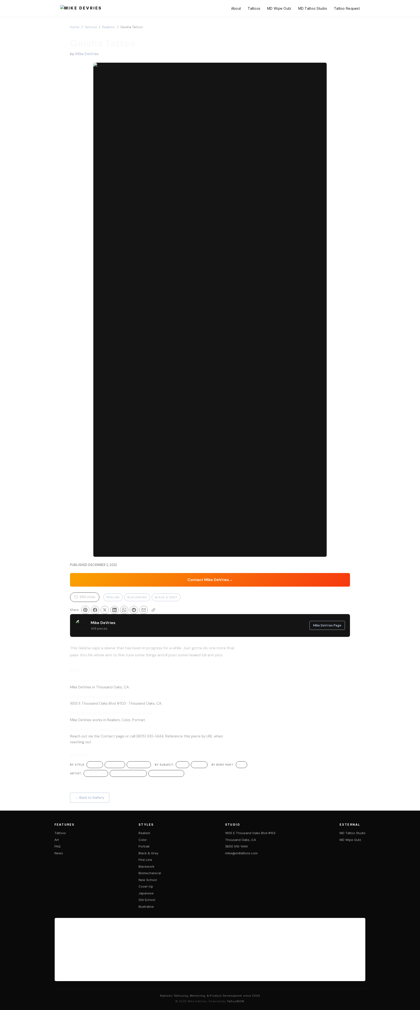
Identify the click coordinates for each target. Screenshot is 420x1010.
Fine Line (145, 860)
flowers (199, 764)
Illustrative (146, 906)
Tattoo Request (347, 8)
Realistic (108, 27)
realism (94, 764)
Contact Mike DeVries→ (210, 579)
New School (148, 880)
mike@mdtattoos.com (241, 853)
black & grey (139, 764)
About (236, 8)
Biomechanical (150, 873)
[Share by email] (144, 610)
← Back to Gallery (89, 798)
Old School (147, 900)
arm (241, 764)
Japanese (146, 893)
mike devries (96, 773)
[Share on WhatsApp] (124, 610)
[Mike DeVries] (81, 8)
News (58, 853)
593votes (87, 597)
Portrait (144, 846)
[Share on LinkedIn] (114, 610)
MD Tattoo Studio (312, 8)
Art (56, 840)
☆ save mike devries (166, 773)
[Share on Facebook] (95, 610)
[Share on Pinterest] (85, 610)
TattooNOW (235, 1001)
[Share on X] (105, 610)
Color (143, 840)
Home (74, 27)
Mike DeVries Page (327, 625)
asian (182, 764)
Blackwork (137, 597)
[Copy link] (153, 610)
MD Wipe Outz (279, 8)
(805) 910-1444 (236, 846)
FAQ (57, 846)
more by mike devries (128, 773)
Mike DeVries (87, 53)
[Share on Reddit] (134, 610)
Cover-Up (146, 886)
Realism (113, 597)
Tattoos (254, 8)
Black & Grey (166, 597)
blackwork (114, 764)
